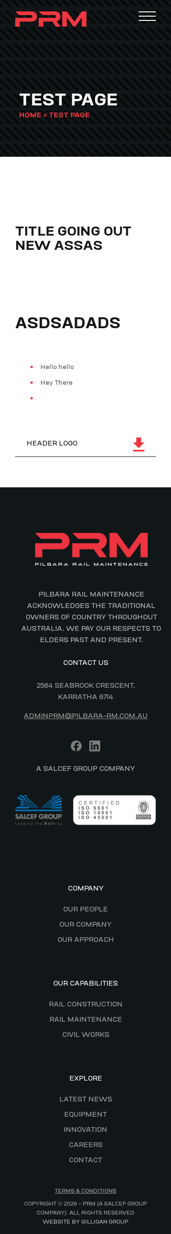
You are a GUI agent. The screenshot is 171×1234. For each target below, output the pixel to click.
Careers (86, 1144)
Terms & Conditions (85, 1191)
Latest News (85, 1099)
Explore (85, 1078)
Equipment (85, 1114)
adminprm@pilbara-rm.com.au (86, 716)
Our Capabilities (85, 983)
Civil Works (85, 1034)
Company (86, 888)
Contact (85, 1160)
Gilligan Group (104, 1221)
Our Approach (85, 939)
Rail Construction (86, 1004)
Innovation (85, 1129)
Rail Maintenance (85, 1019)
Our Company (85, 924)
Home (30, 115)
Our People (85, 909)
